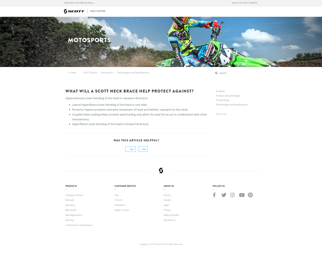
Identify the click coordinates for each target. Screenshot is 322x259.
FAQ (117, 195)
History (167, 195)
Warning (69, 220)
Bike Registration (73, 215)
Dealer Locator (122, 209)
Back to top (221, 113)
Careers (167, 199)
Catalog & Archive (74, 195)
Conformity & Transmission (79, 225)
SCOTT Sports (90, 72)
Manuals (69, 199)
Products (220, 91)
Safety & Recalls (171, 215)
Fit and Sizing (222, 100)
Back (73, 72)
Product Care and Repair (228, 95)
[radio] (130, 149)
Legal (166, 204)
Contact (118, 199)
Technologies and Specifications (133, 72)
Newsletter (120, 204)
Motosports (107, 72)
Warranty (70, 204)
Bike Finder (70, 209)
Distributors (169, 220)
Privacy (167, 209)
